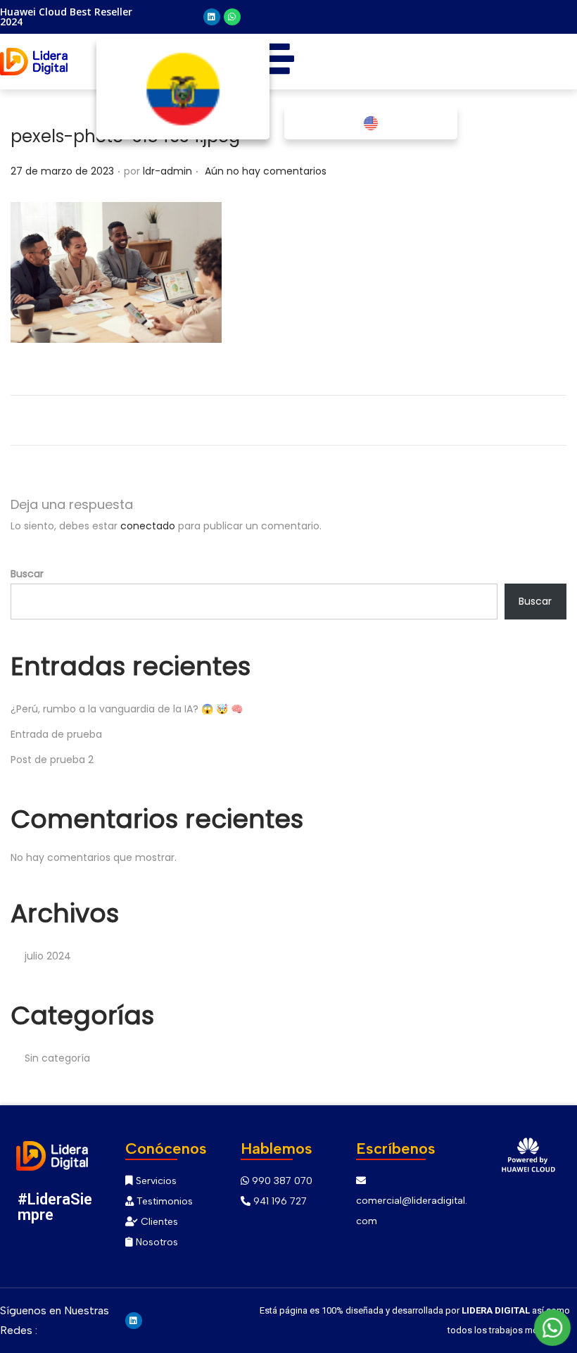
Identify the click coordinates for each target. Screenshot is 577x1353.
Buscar (27, 574)
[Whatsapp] (232, 16)
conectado (147, 526)
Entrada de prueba (56, 734)
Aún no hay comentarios (265, 171)
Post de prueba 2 (52, 760)
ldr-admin (167, 171)
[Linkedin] (211, 16)
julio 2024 (48, 956)
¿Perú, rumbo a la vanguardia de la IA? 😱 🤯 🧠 (127, 709)
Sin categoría (57, 1058)
